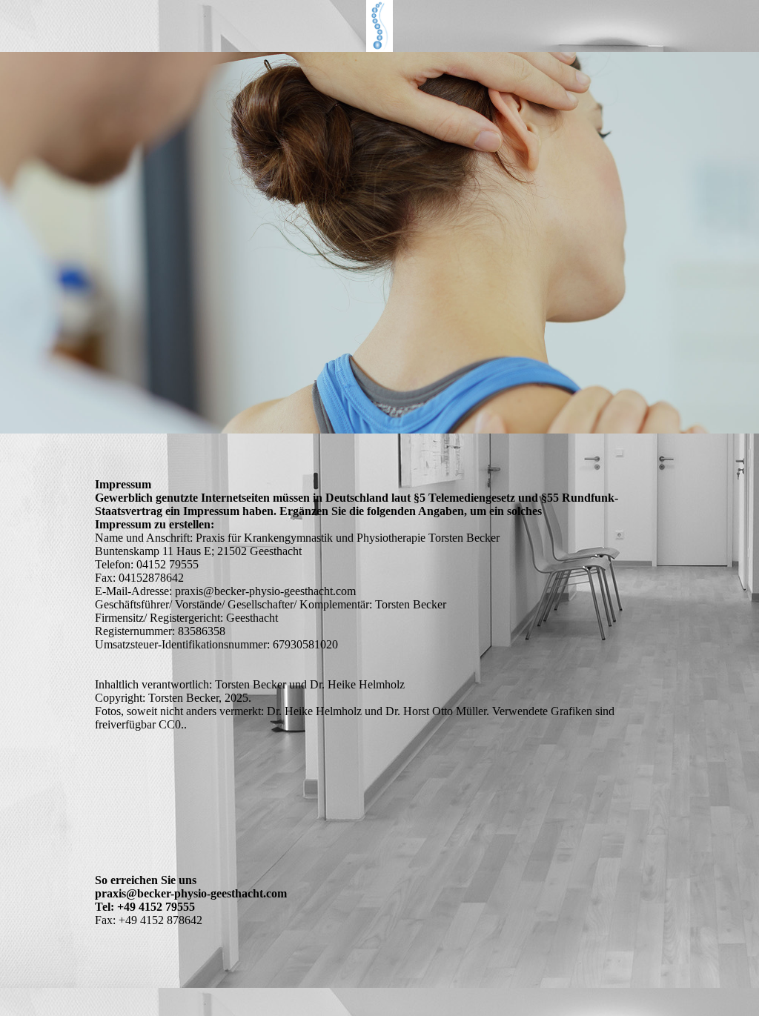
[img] (379, 26)
